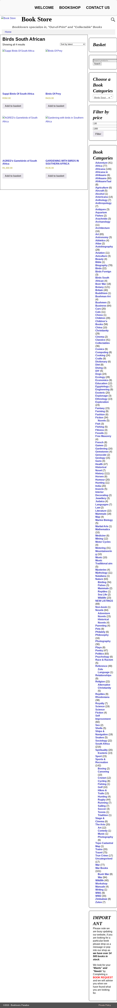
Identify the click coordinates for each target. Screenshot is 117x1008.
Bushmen (101, 302)
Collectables (102, 343)
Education (101, 383)
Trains (99, 849)
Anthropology (103, 203)
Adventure (101, 162)
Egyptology (102, 386)
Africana (100, 169)
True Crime (101, 855)
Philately (100, 632)
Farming (100, 411)
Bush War (103, 874)
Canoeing (103, 771)
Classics (100, 340)
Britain (99, 290)
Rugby (102, 799)
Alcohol (99, 194)
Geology (100, 458)
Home (8, 32)
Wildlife (102, 597)
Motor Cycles (103, 542)
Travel (98, 852)
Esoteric (100, 392)
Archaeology (102, 221)
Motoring (100, 548)
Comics (99, 349)
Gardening (101, 448)
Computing (101, 352)
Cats (98, 312)
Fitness (99, 430)
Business (100, 305)
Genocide (100, 455)
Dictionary (101, 361)
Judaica (100, 501)
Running (103, 802)
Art (97, 234)
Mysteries (100, 569)
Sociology (101, 740)
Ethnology (101, 399)
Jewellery (100, 498)
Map (97, 517)
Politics (99, 653)
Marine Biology (104, 520)
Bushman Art (103, 296)
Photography (103, 641)
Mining (99, 538)
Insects (99, 489)
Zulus (98, 902)
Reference (101, 666)
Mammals (100, 514)
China (98, 327)
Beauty (99, 259)
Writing (99, 889)
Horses (99, 476)
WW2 (98, 896)
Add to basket (13, 106)
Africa (98, 166)
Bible (98, 262)
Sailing (102, 806)
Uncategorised (103, 858)
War (97, 865)
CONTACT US (98, 7)
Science (100, 706)
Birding (102, 582)
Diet (97, 364)
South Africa (102, 743)
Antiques (100, 209)
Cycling (102, 781)
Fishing (99, 427)
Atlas (98, 243)
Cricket (102, 778)
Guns (98, 461)
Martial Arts (101, 526)
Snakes (99, 737)
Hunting (100, 482)
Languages (101, 504)
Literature (100, 510)
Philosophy (102, 635)
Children (100, 318)
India (98, 486)
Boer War (100, 284)
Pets (98, 629)
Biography (101, 265)
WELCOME (44, 7)
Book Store (36, 19)
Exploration (102, 402)
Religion (100, 681)
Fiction (99, 417)
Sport (98, 756)
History (99, 473)
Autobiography (104, 246)
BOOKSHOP (70, 7)
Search (97, 64)
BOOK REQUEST (103, 977)
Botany (99, 287)
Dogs (98, 374)
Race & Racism (104, 659)
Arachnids (101, 218)
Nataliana (100, 576)
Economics (101, 380)
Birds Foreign (103, 271)
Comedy (103, 830)
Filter (98, 134)
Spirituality (101, 750)
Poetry (99, 650)
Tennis (102, 812)
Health (99, 464)
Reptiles (102, 591)
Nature (99, 579)
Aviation (100, 253)
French (99, 442)
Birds (98, 268)
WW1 (98, 893)
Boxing (102, 768)
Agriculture (101, 187)
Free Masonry (103, 436)
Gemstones (102, 451)
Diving (99, 368)
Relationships (103, 675)
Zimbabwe (101, 899)
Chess (99, 315)
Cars (98, 308)
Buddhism (101, 293)
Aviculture (101, 256)
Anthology (101, 200)
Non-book (101, 607)
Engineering (102, 389)
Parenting (101, 625)
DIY (97, 371)
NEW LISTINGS (104, 601)
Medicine (100, 535)
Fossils (99, 433)
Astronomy (101, 237)
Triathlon (103, 815)
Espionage (101, 395)
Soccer (102, 809)
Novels (102, 420)
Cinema (99, 336)
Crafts (98, 358)
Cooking (100, 355)
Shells (99, 728)
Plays (98, 647)
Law (97, 507)
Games (99, 445)
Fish (97, 423)
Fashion (100, 414)
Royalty (99, 703)
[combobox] (103, 96)
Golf (100, 787)
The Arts (100, 824)
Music (98, 557)
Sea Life (102, 594)
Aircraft (99, 190)
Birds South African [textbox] (103, 97)
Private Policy (105, 1005)
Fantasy (100, 408)
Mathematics (102, 529)
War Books (101, 868)
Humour (100, 479)
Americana (101, 197)
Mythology (101, 572)
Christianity (102, 330)
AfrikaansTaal (103, 181)
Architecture (102, 228)
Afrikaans (100, 178)
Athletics (100, 240)
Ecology (100, 377)
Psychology (102, 656)
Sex (97, 725)
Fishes (102, 585)
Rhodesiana (102, 697)
